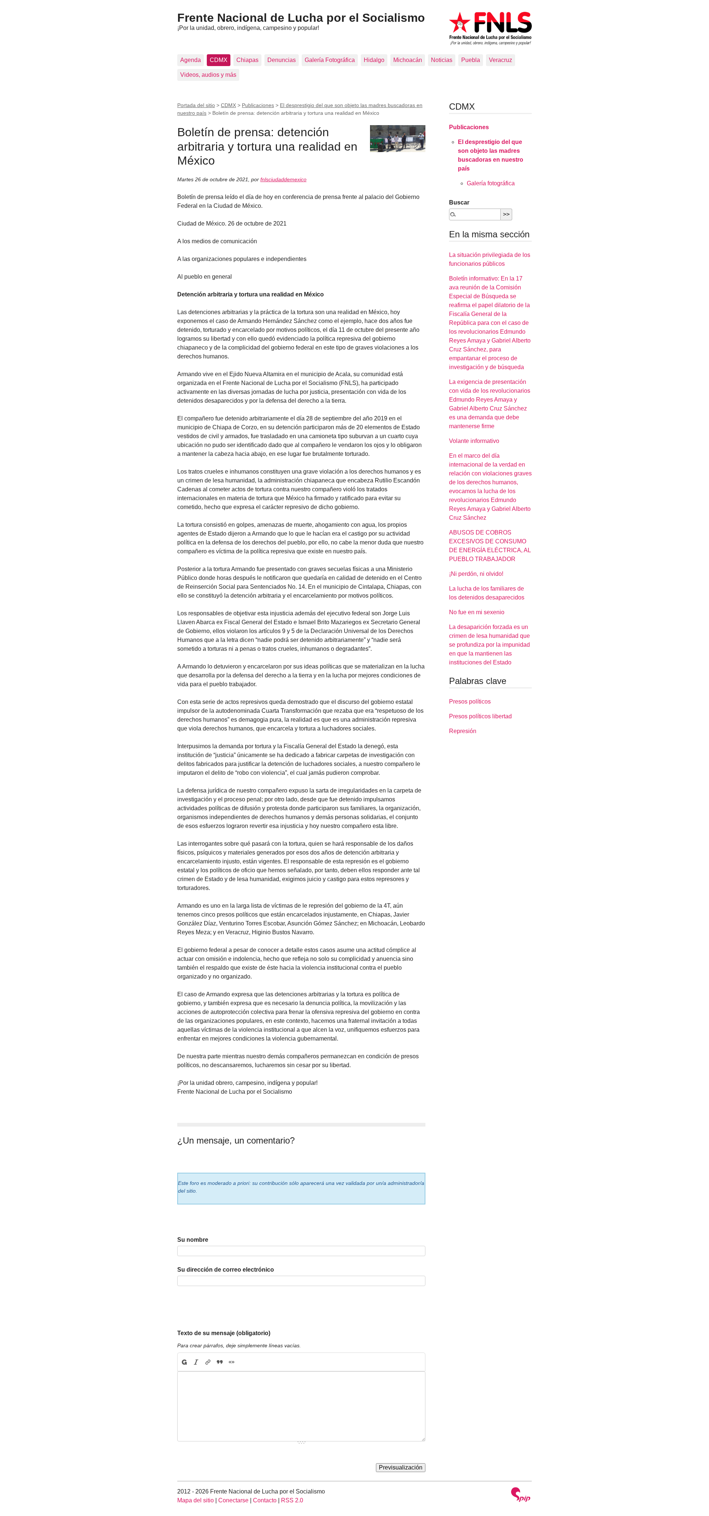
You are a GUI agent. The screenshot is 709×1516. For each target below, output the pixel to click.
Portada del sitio (196, 105)
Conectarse (233, 1500)
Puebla (470, 60)
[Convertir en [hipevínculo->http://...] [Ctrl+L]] (208, 1362)
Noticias (441, 60)
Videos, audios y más (208, 75)
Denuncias (281, 60)
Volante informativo (474, 441)
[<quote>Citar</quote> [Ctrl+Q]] (220, 1362)
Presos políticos (470, 701)
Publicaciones (258, 105)
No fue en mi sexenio (476, 612)
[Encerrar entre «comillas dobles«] (231, 1362)
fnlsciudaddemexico (283, 179)
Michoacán (407, 60)
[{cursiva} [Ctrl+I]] (196, 1362)
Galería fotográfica (491, 183)
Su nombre (192, 1240)
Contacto (265, 1500)
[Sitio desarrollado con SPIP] (521, 1495)
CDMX (218, 60)
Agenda (190, 60)
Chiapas (247, 60)
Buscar (459, 202)
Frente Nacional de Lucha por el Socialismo (301, 17)
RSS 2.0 (292, 1500)
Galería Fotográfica (330, 60)
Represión (462, 731)
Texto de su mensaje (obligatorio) (223, 1333)
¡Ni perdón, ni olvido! (476, 574)
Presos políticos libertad (480, 716)
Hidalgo (374, 60)
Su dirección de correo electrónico (225, 1269)
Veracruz (500, 60)
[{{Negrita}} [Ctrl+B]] (184, 1362)
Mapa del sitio (195, 1500)
